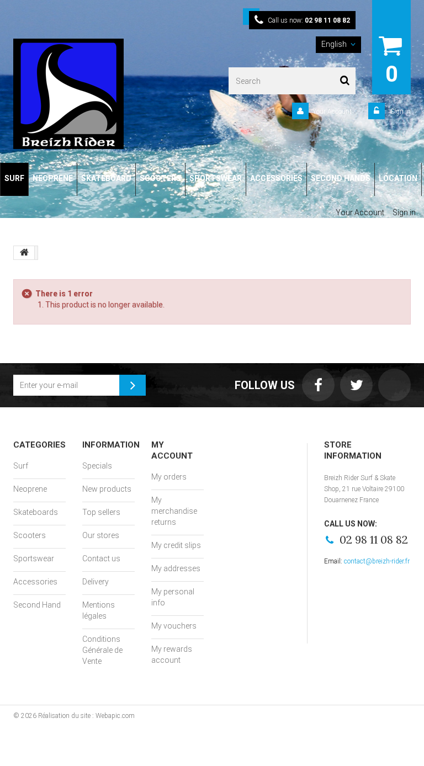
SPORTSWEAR (215, 178)
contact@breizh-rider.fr (377, 561)
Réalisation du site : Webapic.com (86, 716)
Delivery (95, 581)
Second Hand (37, 604)
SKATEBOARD (106, 178)
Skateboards (35, 512)
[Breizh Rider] (87, 94)
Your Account (332, 111)
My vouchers (174, 625)
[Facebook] (318, 385)
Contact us (101, 558)
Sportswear (33, 558)
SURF (14, 178)
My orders (169, 476)
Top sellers (101, 512)
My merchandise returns (174, 511)
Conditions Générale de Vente (102, 650)
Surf (20, 465)
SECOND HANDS (340, 178)
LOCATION (398, 178)
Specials (97, 465)
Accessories (35, 581)
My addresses (175, 568)
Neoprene (30, 489)
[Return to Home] (24, 252)
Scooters (29, 535)
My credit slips (176, 545)
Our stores (100, 535)
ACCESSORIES (276, 178)
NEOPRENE (53, 178)
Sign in (400, 111)
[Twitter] (356, 385)
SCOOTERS (160, 178)
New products (106, 489)
